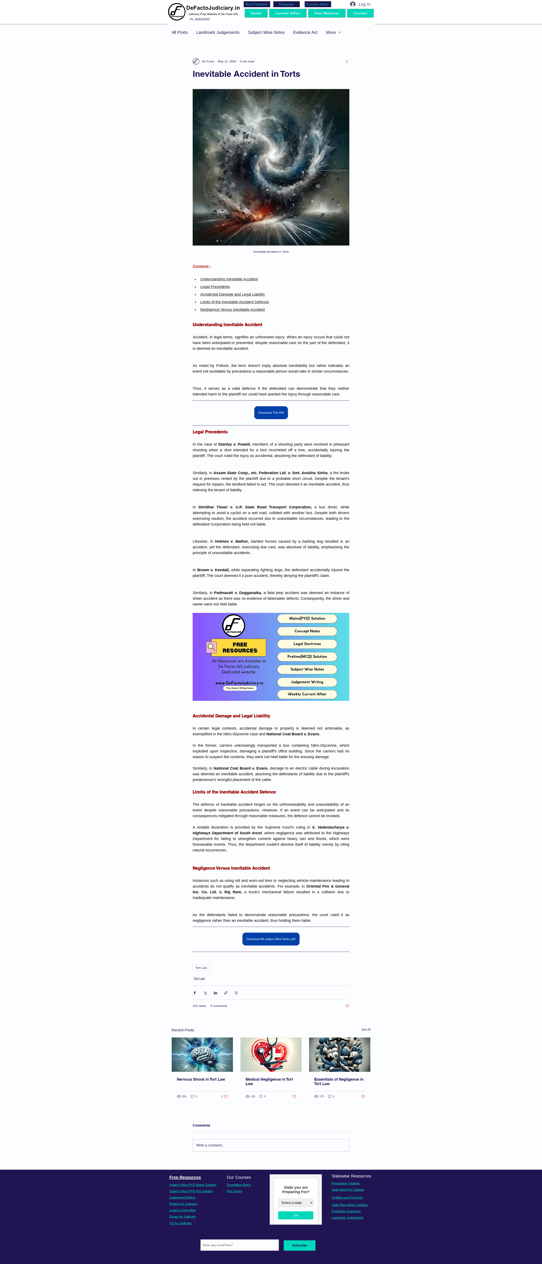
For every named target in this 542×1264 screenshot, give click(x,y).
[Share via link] (226, 993)
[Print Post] (236, 993)
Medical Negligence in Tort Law (269, 1081)
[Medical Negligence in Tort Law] (271, 1055)
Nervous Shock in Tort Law (201, 1079)
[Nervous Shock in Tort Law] (202, 1055)
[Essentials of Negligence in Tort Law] (339, 1055)
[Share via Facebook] (195, 993)
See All (366, 1029)
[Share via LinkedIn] (215, 993)
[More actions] (346, 61)
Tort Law (201, 967)
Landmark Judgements (217, 32)
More (331, 32)
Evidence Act (305, 32)
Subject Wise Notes (266, 32)
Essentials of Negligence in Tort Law (339, 1081)
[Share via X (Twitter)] (205, 993)
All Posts (179, 32)
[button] (360, 13)
